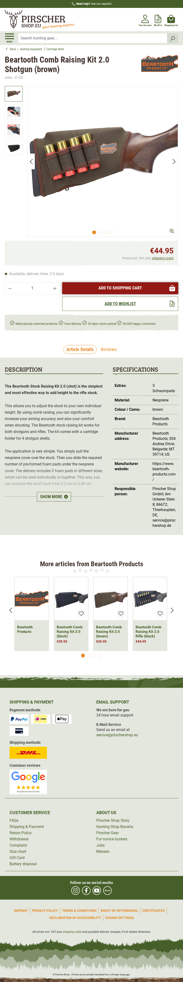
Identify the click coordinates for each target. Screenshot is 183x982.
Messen (102, 851)
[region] (91, 161)
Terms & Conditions (79, 911)
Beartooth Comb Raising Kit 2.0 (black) (69, 631)
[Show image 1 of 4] (94, 232)
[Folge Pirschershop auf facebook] (86, 890)
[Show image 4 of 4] (111, 232)
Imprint (21, 911)
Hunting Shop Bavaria (114, 826)
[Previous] (31, 161)
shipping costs (162, 258)
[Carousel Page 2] (89, 655)
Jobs (100, 845)
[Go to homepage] (48, 19)
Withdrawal (19, 839)
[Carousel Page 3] (94, 655)
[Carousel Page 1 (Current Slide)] (83, 655)
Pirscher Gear (107, 833)
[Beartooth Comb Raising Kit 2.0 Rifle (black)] (150, 598)
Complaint (18, 845)
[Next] (174, 161)
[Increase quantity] (55, 288)
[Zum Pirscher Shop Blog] (107, 890)
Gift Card (17, 857)
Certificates (153, 911)
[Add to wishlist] (81, 613)
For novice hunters (111, 839)
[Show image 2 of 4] (100, 232)
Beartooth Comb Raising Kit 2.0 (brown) (109, 631)
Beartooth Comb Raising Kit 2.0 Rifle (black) (148, 631)
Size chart (18, 851)
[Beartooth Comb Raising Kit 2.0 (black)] (71, 598)
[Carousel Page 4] (100, 655)
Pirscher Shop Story (112, 820)
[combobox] (93, 38)
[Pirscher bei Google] (28, 781)
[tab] (80, 349)
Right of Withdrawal (119, 911)
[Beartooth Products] (159, 67)
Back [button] (13, 49)
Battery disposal (23, 864)
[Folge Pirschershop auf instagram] (75, 890)
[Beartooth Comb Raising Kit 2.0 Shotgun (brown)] (103, 161)
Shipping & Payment (27, 826)
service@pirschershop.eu (117, 735)
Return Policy (21, 833)
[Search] (172, 38)
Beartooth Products (25, 629)
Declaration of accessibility (75, 918)
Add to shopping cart (120, 287)
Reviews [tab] (109, 349)
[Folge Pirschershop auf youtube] (96, 890)
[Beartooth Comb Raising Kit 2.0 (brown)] (110, 598)
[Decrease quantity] (10, 288)
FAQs (14, 820)
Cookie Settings (119, 918)
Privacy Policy (45, 911)
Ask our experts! (94, 3)
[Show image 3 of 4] (105, 232)
